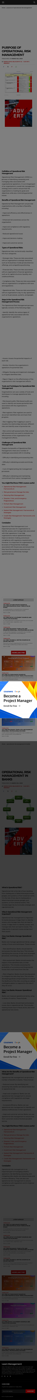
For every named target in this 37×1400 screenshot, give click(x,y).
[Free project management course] (18, 718)
